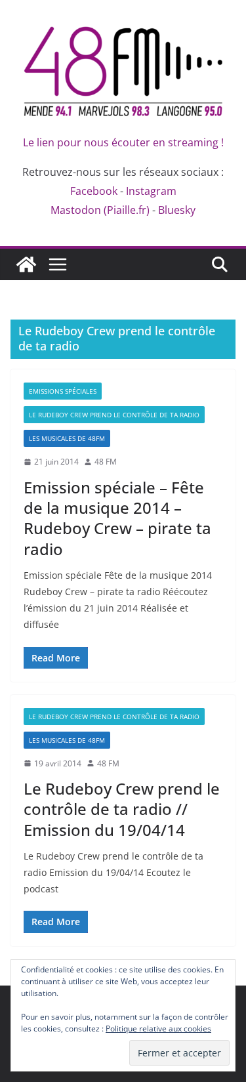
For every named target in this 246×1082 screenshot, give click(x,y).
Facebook (93, 191)
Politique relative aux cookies (158, 1028)
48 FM (105, 461)
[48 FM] (26, 264)
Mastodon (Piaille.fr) (100, 210)
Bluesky (176, 210)
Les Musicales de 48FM (67, 438)
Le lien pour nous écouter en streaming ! (123, 142)
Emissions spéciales (62, 391)
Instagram (151, 191)
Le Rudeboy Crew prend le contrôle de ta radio (114, 414)
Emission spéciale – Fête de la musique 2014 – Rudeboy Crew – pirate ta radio (117, 518)
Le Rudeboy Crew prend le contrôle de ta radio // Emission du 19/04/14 (122, 809)
